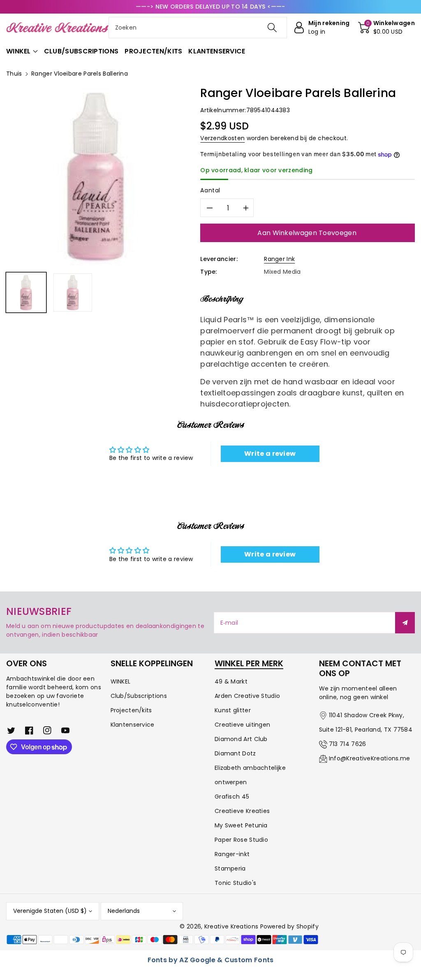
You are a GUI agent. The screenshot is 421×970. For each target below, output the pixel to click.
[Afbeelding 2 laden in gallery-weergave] (73, 292)
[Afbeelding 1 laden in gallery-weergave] (26, 292)
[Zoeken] (272, 27)
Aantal (210, 190)
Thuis (14, 73)
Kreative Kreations (231, 926)
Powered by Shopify (289, 926)
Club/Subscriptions (139, 696)
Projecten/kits (131, 710)
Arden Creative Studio (247, 696)
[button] (386, 27)
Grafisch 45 (232, 796)
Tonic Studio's (235, 883)
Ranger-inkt (232, 854)
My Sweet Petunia (241, 825)
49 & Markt (231, 681)
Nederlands (124, 911)
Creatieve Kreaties (242, 811)
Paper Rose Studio (241, 840)
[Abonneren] (405, 622)
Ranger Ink (279, 259)
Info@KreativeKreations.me (369, 758)
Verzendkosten (222, 138)
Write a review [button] (270, 453)
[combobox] (198, 27)
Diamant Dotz (235, 753)
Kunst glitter (233, 710)
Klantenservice (133, 725)
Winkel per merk (249, 663)
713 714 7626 (347, 744)
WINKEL (121, 681)
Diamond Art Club (241, 739)
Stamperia (230, 868)
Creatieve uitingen (242, 725)
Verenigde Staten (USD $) (50, 911)
